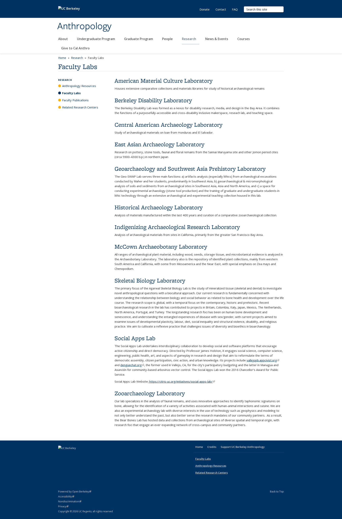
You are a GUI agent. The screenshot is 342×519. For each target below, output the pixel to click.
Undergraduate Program (96, 39)
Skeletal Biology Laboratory (150, 280)
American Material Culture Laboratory (164, 80)
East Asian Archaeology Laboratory (159, 144)
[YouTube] (77, 455)
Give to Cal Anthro (75, 48)
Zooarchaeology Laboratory (150, 393)
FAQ (235, 9)
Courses (243, 39)
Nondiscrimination (69, 501)
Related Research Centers (80, 107)
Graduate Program (139, 39)
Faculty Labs (71, 93)
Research (189, 39)
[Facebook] (61, 455)
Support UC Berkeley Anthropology (243, 447)
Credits (211, 447)
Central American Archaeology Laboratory (168, 124)
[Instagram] (84, 455)
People (168, 39)
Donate (205, 9)
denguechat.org (132, 365)
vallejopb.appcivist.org (263, 360)
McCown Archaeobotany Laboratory (161, 246)
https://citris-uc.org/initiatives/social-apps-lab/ (181, 381)
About (63, 39)
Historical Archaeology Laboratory (159, 207)
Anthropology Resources (79, 86)
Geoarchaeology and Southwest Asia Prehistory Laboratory (190, 168)
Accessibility (66, 496)
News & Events (217, 39)
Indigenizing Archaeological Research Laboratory (177, 227)
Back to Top (277, 491)
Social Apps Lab (135, 338)
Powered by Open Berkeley (74, 491)
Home (62, 58)
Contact (221, 9)
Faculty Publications (75, 100)
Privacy (63, 506)
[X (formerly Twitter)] (69, 455)
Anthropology (84, 26)
